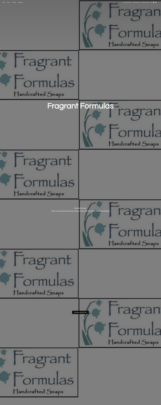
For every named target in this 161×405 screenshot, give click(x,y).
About (8, 2)
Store (4, 2)
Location (14, 2)
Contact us (20, 2)
